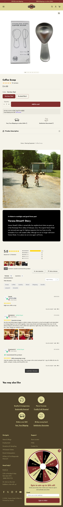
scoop (7, 284)
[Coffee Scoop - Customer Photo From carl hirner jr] (24, 263)
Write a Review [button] (53, 271)
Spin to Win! (42, 500)
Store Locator (35, 439)
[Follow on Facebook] (4, 492)
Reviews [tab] (7, 276)
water (27, 284)
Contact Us (34, 446)
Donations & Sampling (9, 446)
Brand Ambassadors (9, 453)
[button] (55, 309)
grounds (15, 288)
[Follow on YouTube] (20, 492)
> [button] (32, 371)
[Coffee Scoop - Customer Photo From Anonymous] (18, 263)
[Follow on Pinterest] (16, 492)
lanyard (7, 288)
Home (22, 143)
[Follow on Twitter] (8, 492)
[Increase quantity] (8, 104)
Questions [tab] (18, 276)
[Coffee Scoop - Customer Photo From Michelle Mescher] (7, 263)
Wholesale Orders (8, 450)
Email (28, 492)
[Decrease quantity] (4, 104)
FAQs (32, 443)
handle (43, 284)
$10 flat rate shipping (13, 1)
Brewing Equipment (29, 143)
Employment (6, 443)
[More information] (26, 123)
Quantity (6, 102)
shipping (34, 284)
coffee (13, 284)
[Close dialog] (59, 450)
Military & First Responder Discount (11, 457)
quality (20, 284)
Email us (5, 470)
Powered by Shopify (8, 500)
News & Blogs (7, 439)
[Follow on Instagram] (12, 492)
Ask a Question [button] (39, 271)
